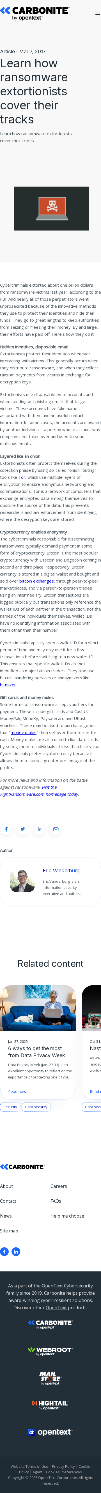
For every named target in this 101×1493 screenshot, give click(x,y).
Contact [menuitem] (8, 1201)
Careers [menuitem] (58, 1186)
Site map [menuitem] (9, 1231)
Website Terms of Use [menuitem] (29, 1466)
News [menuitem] (6, 1216)
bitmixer (8, 684)
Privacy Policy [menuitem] (63, 1466)
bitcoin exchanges (36, 581)
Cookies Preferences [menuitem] (64, 1471)
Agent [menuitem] (37, 1471)
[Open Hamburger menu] (98, 14)
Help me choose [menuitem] (67, 1216)
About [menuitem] (6, 1186)
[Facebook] (4, 1251)
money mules (23, 732)
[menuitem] (4, 1251)
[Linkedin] (16, 1251)
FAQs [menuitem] (55, 1201)
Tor (21, 477)
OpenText (56, 1308)
